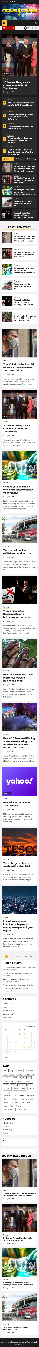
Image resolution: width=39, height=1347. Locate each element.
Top (11, 1106)
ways (26, 1109)
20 (10, 1047)
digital (22, 1078)
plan (15, 1095)
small (32, 1099)
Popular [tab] (20, 159)
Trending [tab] (32, 159)
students (15, 1102)
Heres (6, 1085)
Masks (24, 1088)
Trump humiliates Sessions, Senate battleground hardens (19, 128)
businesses (29, 1071)
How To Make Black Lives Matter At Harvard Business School (25, 318)
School (6, 1099)
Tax (22, 1102)
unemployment (9, 1109)
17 (29, 1043)
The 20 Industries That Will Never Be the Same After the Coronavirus (20, 140)
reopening (30, 1095)
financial (19, 1081)
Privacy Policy (7, 1130)
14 (15, 1043)
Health (27, 1081)
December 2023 (8, 1011)
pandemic (7, 1095)
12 (5, 1043)
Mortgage (7, 1092)
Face (5, 1081)
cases (12, 1074)
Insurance (22, 1085)
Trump (18, 1106)
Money (9, 147)
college (19, 1074)
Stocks (6, 1102)
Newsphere (31, 1342)
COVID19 (7, 1078)
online (23, 1092)
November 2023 (8, 1014)
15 (19, 1043)
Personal (10, 100)
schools (14, 1099)
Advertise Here (8, 1123)
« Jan (5, 1058)
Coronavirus (29, 1074)
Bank (5, 1071)
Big (12, 1071)
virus (19, 1109)
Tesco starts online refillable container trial (20, 116)
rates (22, 1095)
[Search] (35, 23)
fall (12, 1081)
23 (24, 1047)
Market (16, 1088)
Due (29, 1078)
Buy (5, 1074)
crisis (15, 1078)
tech (28, 1102)
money (32, 1088)
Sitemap (6, 1133)
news (16, 1092)
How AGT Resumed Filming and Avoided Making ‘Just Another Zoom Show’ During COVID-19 (19, 743)
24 (29, 1047)
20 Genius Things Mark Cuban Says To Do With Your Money (20, 151)
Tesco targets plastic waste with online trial (16, 865)
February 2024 (8, 1004)
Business (10, 111)
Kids (30, 1085)
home (13, 1085)
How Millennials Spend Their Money (16, 804)
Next (31, 956)
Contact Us (6, 1126)
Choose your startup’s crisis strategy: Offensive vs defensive (20, 105)
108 (25, 956)
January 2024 (7, 1007)
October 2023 (7, 1018)
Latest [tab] (8, 159)
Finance (10, 135)
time (5, 1106)
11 (34, 1038)
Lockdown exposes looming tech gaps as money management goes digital (18, 926)
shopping (23, 1099)
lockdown (7, 1088)
